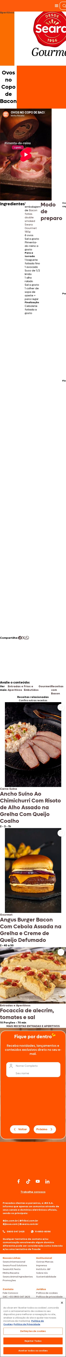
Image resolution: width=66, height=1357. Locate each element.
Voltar (22, 1129)
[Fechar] (62, 1302)
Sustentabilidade (46, 1276)
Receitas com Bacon (57, 690)
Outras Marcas (44, 1261)
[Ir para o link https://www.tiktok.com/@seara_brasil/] (28, 1181)
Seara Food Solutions (15, 1265)
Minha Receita (11, 1273)
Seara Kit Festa (11, 1269)
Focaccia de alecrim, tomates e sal (27, 1014)
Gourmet (45, 686)
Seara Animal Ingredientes (18, 1276)
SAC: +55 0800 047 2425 (16, 1296)
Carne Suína (8, 789)
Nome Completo (27, 1066)
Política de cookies (47, 1293)
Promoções (9, 1280)
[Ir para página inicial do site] (33, 1171)
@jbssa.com (10, 1224)
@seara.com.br (28, 1224)
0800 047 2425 (16, 1231)
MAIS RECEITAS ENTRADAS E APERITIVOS (33, 1026)
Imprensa (41, 1265)
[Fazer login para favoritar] (61, 707)
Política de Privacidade (27, 1324)
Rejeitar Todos (33, 1341)
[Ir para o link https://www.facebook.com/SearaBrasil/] (18, 1181)
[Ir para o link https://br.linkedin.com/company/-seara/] (47, 1181)
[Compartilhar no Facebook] (20, 638)
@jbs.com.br (10, 1220)
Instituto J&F (43, 1269)
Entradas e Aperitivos (15, 688)
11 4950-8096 (43, 1231)
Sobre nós (42, 1273)
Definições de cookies (33, 1331)
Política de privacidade (49, 1296)
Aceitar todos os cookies (33, 1350)
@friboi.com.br (29, 1220)
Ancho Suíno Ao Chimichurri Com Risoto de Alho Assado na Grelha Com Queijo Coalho (30, 807)
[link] (33, 765)
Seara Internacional (14, 1261)
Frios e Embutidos (31, 688)
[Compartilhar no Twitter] (23, 638)
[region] (33, 1327)
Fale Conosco (10, 1293)
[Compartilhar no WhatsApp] (27, 638)
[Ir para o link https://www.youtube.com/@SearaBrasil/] (38, 1181)
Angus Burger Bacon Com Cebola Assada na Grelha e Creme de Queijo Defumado (30, 930)
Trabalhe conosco (33, 1192)
